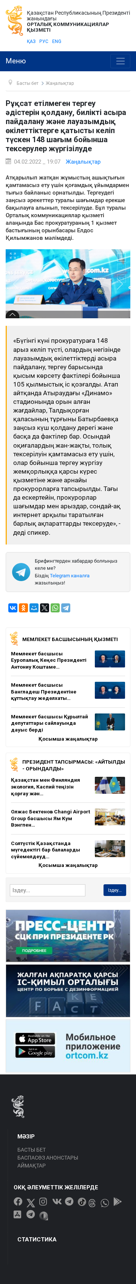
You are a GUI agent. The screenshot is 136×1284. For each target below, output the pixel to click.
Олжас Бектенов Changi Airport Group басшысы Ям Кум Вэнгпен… (50, 818)
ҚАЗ (31, 41)
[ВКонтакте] (12, 607)
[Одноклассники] (23, 607)
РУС (43, 41)
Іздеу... (115, 890)
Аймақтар (31, 1166)
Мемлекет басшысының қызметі (70, 639)
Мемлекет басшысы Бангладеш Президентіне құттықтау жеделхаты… (43, 691)
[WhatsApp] (55, 607)
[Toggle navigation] (120, 61)
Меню (16, 61)
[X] (44, 607)
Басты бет (31, 1150)
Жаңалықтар (83, 161)
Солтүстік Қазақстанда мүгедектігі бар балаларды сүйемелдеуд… (45, 849)
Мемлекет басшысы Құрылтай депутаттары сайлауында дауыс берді (49, 723)
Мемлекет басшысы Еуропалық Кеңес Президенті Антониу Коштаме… (49, 660)
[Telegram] (65, 607)
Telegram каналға (70, 575)
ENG (56, 41)
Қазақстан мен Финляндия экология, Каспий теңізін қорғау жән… (45, 786)
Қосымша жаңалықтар (68, 739)
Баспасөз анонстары (47, 1158)
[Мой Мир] (34, 607)
